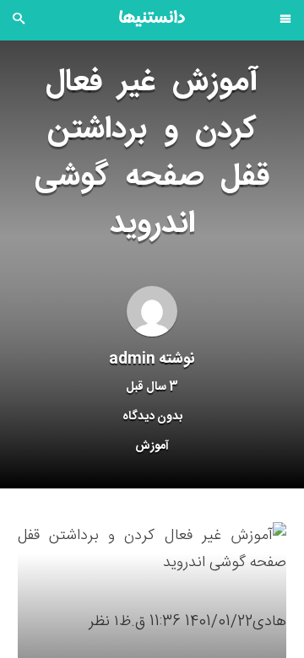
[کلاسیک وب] (152, 18)
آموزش (152, 446)
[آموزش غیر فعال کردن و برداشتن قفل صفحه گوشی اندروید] (152, 550)
